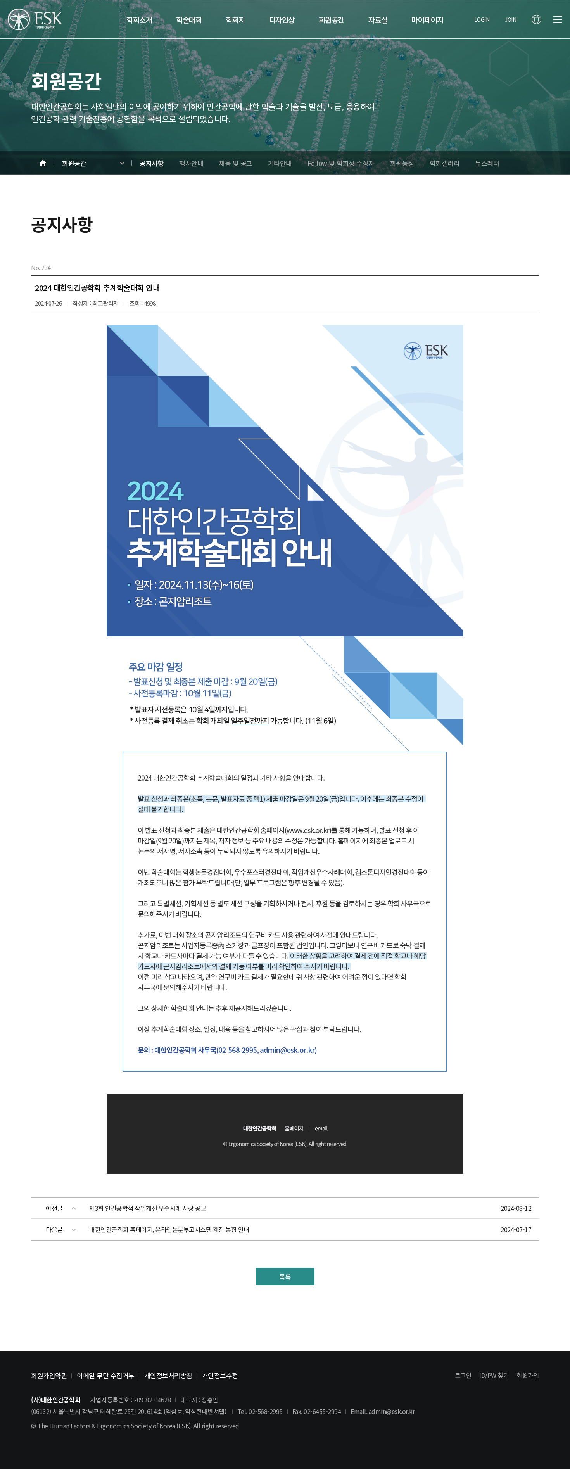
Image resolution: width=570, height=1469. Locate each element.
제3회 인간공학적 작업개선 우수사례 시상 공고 (147, 1208)
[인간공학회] (35, 19)
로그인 (463, 1375)
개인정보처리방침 (168, 1375)
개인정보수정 (220, 1375)
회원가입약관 (49, 1375)
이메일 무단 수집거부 (106, 1375)
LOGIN (482, 19)
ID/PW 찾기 (494, 1375)
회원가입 (527, 1375)
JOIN (510, 19)
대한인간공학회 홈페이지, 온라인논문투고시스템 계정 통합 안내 (169, 1229)
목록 (285, 1276)
